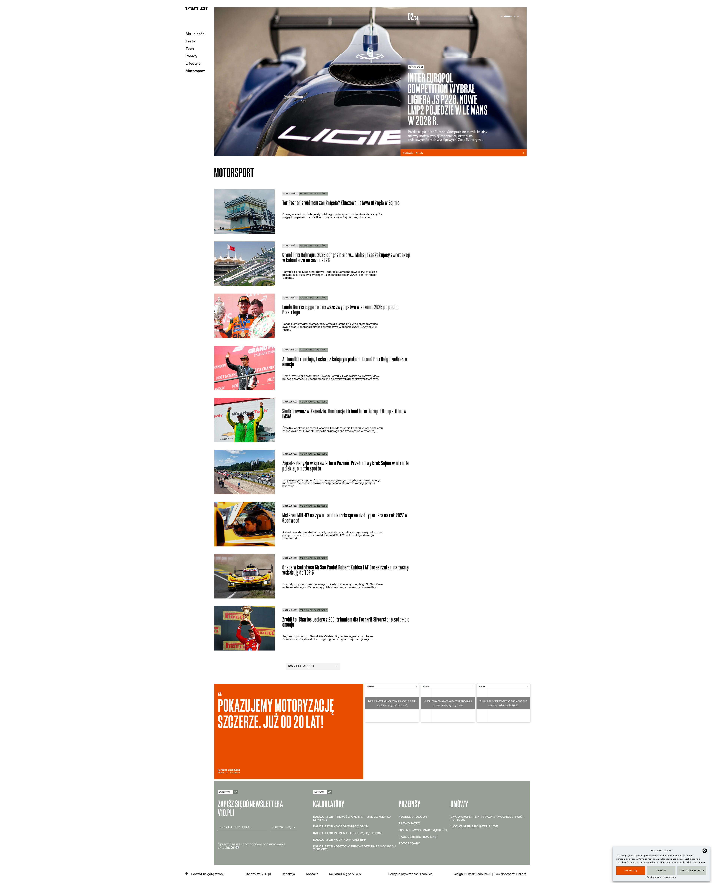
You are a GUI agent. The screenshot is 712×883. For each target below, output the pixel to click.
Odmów (661, 870)
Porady (191, 56)
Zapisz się (282, 827)
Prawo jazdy (409, 823)
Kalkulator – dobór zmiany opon (340, 826)
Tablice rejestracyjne (417, 837)
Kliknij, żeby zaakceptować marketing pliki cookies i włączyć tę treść (392, 703)
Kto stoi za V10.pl (258, 874)
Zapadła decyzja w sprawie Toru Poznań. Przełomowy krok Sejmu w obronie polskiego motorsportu (345, 466)
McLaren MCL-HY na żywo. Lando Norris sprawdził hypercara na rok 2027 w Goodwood (345, 518)
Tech (189, 48)
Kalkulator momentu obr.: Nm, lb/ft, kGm (347, 833)
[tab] (501, 16)
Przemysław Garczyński (313, 193)
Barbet (521, 874)
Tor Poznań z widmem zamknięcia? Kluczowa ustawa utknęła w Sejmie (340, 202)
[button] (704, 850)
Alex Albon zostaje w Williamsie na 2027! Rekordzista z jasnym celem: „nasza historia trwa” (445, 99)
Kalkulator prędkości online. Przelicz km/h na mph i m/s (352, 818)
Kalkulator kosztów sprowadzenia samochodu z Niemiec (354, 848)
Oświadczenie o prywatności (661, 877)
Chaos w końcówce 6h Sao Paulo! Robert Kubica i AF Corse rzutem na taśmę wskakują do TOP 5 (345, 570)
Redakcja (288, 874)
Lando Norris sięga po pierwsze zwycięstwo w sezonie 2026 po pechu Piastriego (340, 309)
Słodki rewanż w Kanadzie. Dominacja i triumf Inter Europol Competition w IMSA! (344, 413)
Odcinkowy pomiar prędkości (423, 830)
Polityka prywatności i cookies (410, 874)
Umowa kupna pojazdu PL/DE (474, 826)
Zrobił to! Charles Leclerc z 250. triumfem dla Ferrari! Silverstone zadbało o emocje (345, 622)
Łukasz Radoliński (477, 874)
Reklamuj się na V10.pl (345, 874)
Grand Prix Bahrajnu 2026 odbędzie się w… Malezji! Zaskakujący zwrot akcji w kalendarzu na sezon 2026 (346, 257)
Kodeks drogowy (413, 817)
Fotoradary (409, 843)
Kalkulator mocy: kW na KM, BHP (339, 839)
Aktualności (195, 34)
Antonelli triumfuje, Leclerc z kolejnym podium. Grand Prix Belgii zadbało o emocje (344, 361)
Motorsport (195, 71)
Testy (190, 41)
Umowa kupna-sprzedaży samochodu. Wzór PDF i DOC (487, 818)
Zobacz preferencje (691, 870)
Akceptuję (630, 870)
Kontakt (312, 874)
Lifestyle (193, 63)
